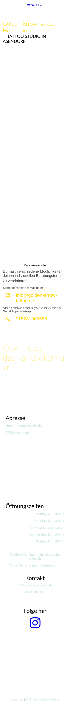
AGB (28, 699)
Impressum (16, 699)
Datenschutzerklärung (47, 699)
